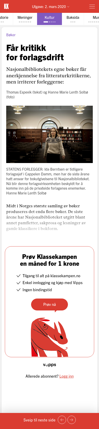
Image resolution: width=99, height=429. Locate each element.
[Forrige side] (62, 420)
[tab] (25, 19)
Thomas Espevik (19, 92)
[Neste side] (71, 420)
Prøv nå (49, 304)
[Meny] (92, 6)
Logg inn (66, 376)
